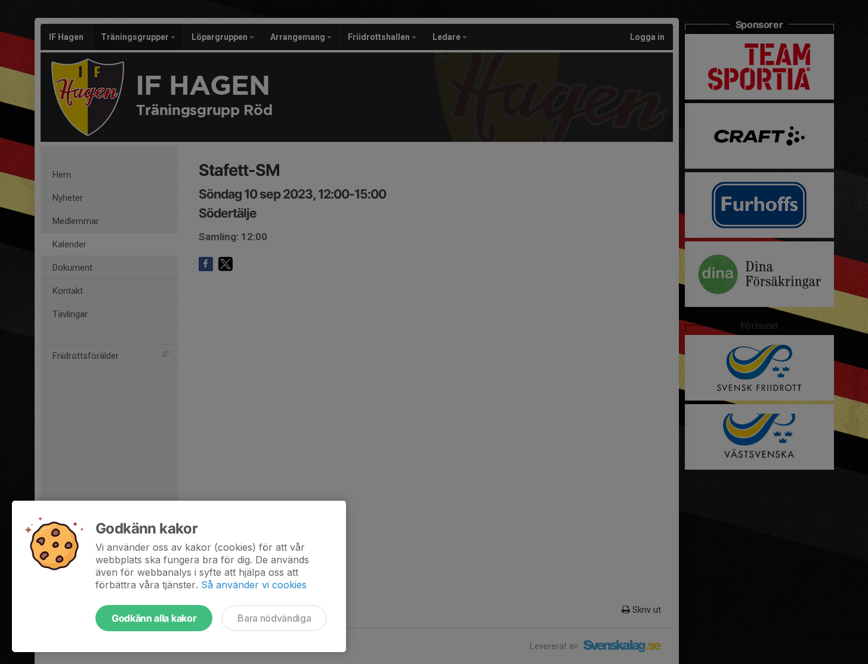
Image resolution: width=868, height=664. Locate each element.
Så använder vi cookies (254, 585)
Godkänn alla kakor (154, 618)
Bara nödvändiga (274, 618)
